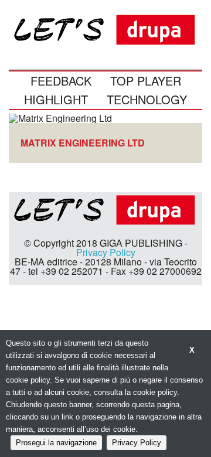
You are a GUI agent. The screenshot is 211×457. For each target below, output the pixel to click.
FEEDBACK (60, 80)
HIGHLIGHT (56, 99)
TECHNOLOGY (147, 99)
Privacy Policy (105, 252)
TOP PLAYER (145, 80)
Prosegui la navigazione (56, 442)
